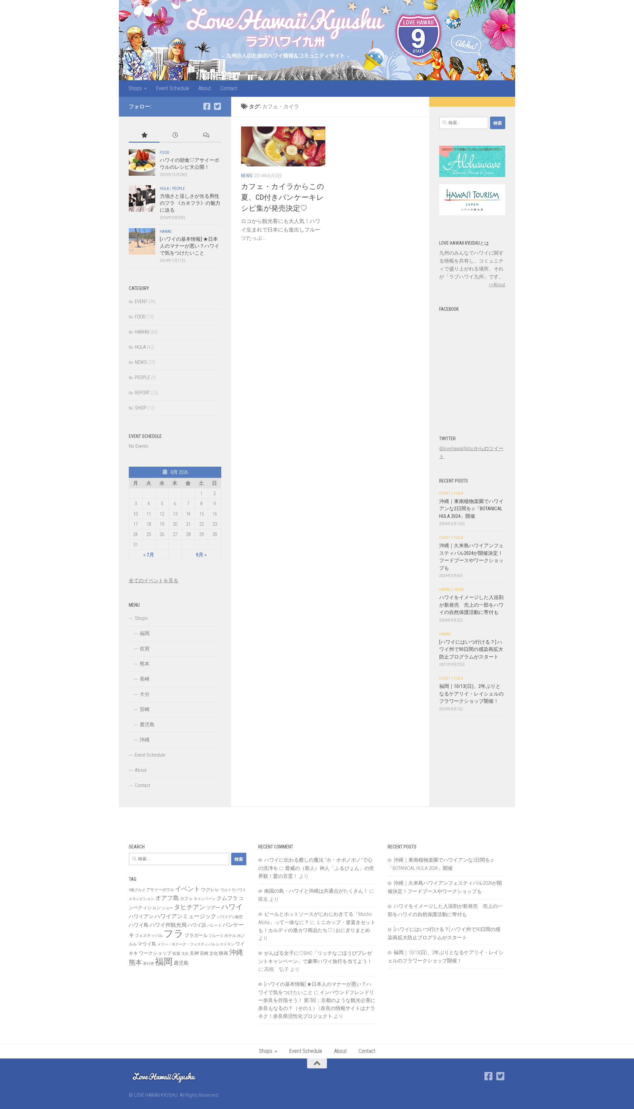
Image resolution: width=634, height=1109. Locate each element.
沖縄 (145, 740)
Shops (135, 88)
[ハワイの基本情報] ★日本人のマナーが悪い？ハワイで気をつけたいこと (189, 246)
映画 (223, 953)
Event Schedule (172, 88)
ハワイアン (141, 916)
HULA (164, 188)
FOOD (164, 152)
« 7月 (148, 555)
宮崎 (145, 709)
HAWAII (165, 231)
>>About (497, 285)
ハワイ (232, 907)
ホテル (230, 935)
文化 (213, 953)
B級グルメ (137, 890)
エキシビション (141, 899)
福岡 (145, 633)
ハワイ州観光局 (168, 925)
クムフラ (227, 898)
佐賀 (145, 649)
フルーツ (216, 936)
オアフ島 (167, 897)
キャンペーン (205, 899)
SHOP (140, 408)
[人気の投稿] (144, 135)
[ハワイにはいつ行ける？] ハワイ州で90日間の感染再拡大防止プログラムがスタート (471, 649)
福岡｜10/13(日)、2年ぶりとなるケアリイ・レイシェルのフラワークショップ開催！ (471, 693)
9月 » (201, 555)
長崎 (145, 679)
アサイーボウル (160, 889)
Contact (228, 88)
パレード (214, 925)
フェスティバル (149, 935)
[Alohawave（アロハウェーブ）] (472, 175)
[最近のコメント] (206, 135)
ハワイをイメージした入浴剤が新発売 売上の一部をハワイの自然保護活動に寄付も (471, 604)
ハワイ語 (197, 925)
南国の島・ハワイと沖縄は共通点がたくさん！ (316, 891)
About (204, 88)
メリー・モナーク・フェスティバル (186, 944)
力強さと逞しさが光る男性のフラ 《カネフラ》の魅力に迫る (190, 203)
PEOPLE (178, 188)
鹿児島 (147, 725)
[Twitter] (217, 106)
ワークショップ (155, 953)
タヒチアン (189, 907)
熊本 (145, 664)
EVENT (141, 301)
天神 (194, 953)
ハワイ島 (139, 925)
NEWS (246, 175)
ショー (167, 908)
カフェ (186, 898)
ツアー (213, 907)
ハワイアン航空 (230, 917)
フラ (174, 933)
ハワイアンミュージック (185, 916)
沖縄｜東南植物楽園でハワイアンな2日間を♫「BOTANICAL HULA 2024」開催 (471, 508)
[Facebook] (207, 106)
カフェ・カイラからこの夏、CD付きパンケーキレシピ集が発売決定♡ (282, 197)
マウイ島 (147, 944)
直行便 (148, 963)
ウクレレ (210, 889)
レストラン (225, 944)
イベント (187, 889)
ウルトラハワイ (233, 890)
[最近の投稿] (174, 135)
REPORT (142, 393)
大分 (145, 694)
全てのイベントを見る (153, 581)
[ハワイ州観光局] (472, 214)
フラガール (196, 935)
